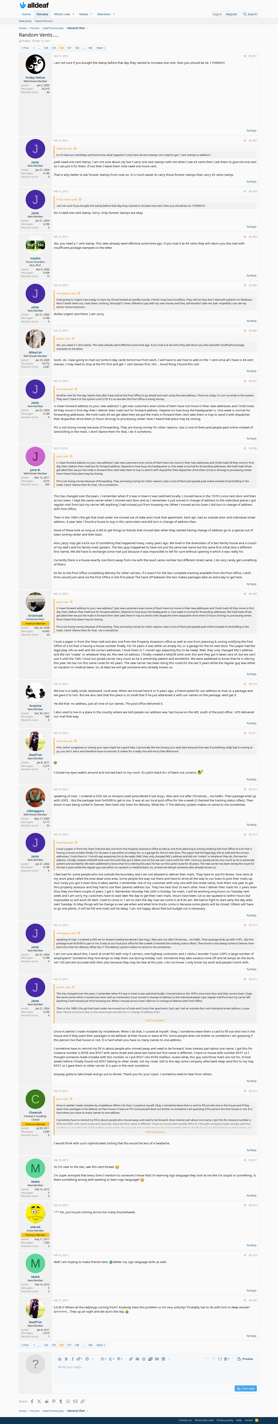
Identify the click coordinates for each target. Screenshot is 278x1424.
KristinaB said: (64, 389)
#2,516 (253, 1091)
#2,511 (253, 733)
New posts (25, 21)
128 (77, 48)
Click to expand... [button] (155, 1020)
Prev (26, 48)
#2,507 (253, 381)
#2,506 (253, 330)
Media (83, 14)
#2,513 (253, 834)
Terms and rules (204, 1420)
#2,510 (253, 684)
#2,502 (253, 140)
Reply (253, 130)
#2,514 (253, 925)
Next (100, 48)
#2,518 (253, 1205)
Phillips (26, 41)
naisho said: (63, 338)
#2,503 (253, 191)
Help (239, 1420)
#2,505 (253, 285)
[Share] (244, 56)
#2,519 (253, 1255)
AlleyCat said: (64, 148)
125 (53, 48)
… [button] (39, 48)
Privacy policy (225, 1420)
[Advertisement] (155, 95)
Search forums (44, 21)
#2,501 (253, 56)
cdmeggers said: (66, 293)
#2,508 (253, 448)
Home (26, 14)
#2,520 (253, 1300)
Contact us (185, 1420)
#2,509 (253, 594)
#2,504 (253, 236)
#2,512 (253, 789)
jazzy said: (62, 456)
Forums (42, 14)
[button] (73, 14)
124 (46, 48)
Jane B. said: (63, 987)
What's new (62, 14)
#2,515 (253, 979)
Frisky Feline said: (66, 199)
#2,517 (253, 1160)
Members (104, 14)
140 (90, 48)
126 (61, 48)
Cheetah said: (64, 741)
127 (69, 48)
